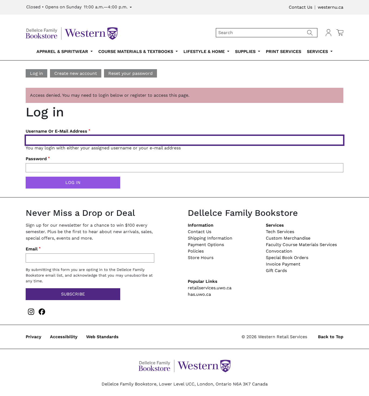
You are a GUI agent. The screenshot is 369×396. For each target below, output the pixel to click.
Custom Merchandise (288, 238)
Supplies (246, 51)
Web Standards (102, 336)
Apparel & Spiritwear (62, 51)
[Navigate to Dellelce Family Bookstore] (72, 32)
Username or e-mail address (56, 131)
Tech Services (280, 231)
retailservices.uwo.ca (210, 287)
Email (32, 248)
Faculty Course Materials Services (301, 244)
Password (36, 158)
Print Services (283, 51)
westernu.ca (330, 7)
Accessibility (64, 336)
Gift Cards (276, 270)
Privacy (33, 336)
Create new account (75, 73)
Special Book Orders (287, 257)
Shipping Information (210, 238)
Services (318, 51)
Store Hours (200, 257)
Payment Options (206, 244)
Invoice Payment (283, 264)
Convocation (279, 251)
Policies (196, 251)
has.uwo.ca (199, 294)
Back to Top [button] (330, 336)
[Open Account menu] (328, 32)
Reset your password (130, 73)
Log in (36, 73)
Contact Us (300, 7)
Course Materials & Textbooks (136, 51)
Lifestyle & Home (204, 51)
